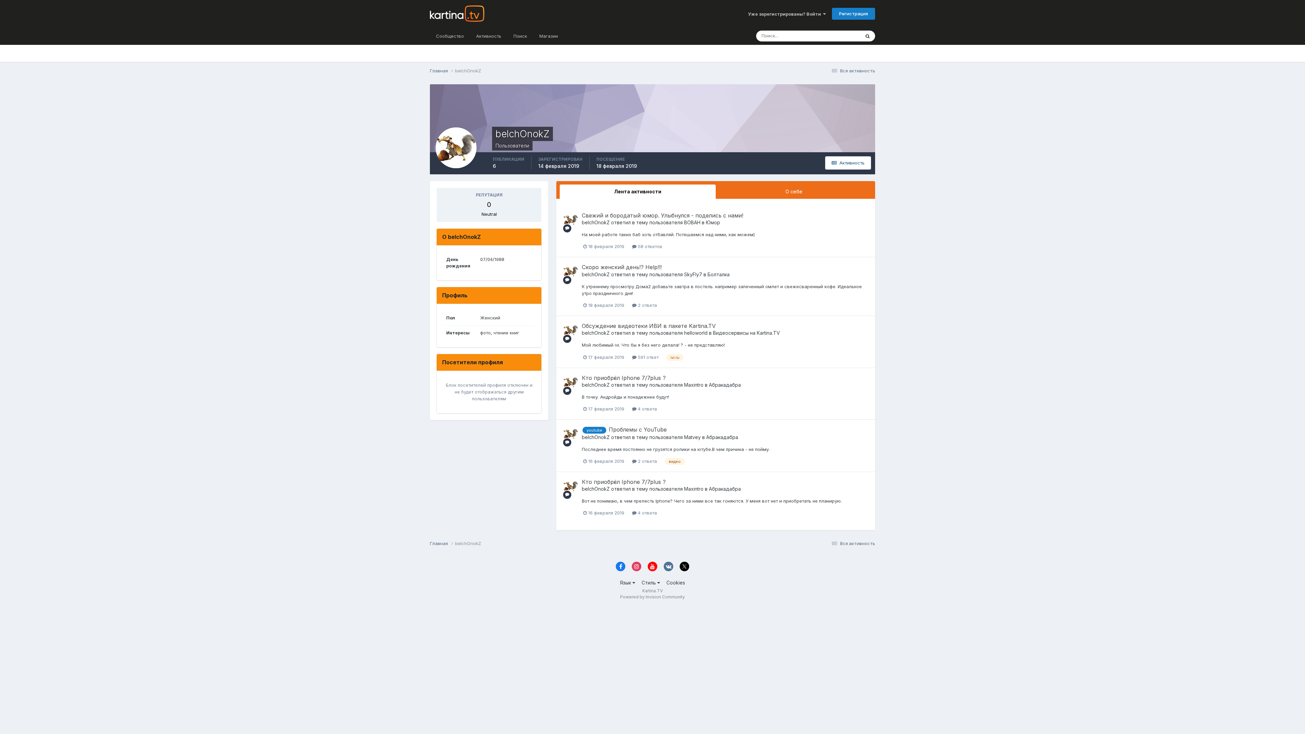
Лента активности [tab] (637, 191)
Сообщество (450, 36)
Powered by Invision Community (652, 596)
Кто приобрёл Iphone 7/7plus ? (624, 377)
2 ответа (647, 305)
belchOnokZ (596, 222)
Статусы (842, 35)
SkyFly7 (693, 274)
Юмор (713, 222)
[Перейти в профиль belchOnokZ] (570, 219)
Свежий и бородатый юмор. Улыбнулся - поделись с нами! (662, 215)
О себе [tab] (793, 191)
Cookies (675, 583)
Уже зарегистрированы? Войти (785, 14)
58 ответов (649, 246)
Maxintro (693, 385)
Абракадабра (725, 385)
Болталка (719, 274)
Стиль (649, 583)
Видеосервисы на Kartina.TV (746, 333)
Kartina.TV (652, 590)
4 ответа (647, 409)
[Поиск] (867, 36)
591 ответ (648, 357)
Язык (626, 583)
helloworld (696, 333)
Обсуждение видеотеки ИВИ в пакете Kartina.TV (649, 325)
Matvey (692, 437)
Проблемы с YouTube (638, 429)
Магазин (548, 36)
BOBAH (692, 222)
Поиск (520, 36)
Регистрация (853, 13)
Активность (488, 36)
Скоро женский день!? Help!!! (622, 267)
